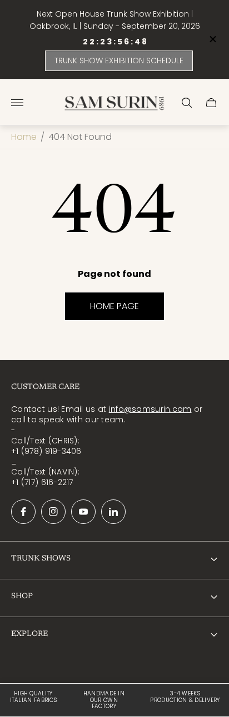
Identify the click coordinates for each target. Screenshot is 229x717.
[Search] (187, 102)
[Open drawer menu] (17, 102)
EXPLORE (29, 634)
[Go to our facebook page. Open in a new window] (23, 511)
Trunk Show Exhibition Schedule (118, 60)
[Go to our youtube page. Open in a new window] (83, 511)
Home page (114, 306)
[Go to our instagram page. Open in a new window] (53, 511)
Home (24, 137)
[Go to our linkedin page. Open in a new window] (113, 511)
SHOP (22, 596)
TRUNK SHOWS (41, 559)
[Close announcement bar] (212, 39)
